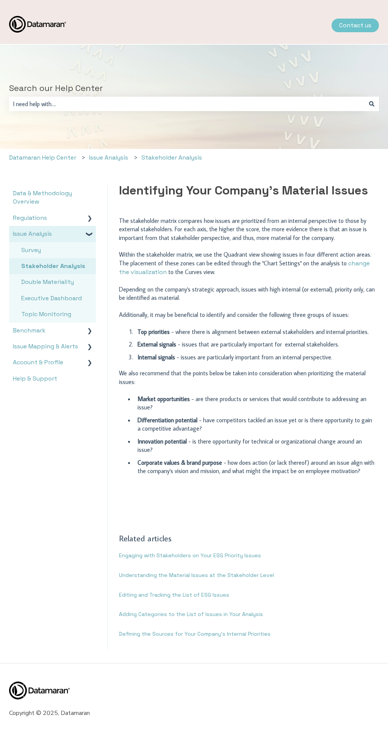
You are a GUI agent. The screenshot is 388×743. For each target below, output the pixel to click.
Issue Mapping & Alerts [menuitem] (45, 346)
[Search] (372, 104)
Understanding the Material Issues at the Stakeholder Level (196, 575)
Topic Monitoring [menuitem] (46, 314)
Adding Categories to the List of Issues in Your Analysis (191, 614)
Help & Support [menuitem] (35, 378)
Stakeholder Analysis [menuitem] (53, 266)
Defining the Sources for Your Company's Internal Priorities (195, 633)
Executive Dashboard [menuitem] (51, 298)
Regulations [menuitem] (30, 218)
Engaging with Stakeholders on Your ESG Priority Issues (190, 555)
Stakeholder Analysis (171, 157)
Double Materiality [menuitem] (47, 282)
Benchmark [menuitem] (29, 330)
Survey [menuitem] (31, 250)
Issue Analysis (108, 157)
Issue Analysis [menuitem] (32, 234)
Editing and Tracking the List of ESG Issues (174, 594)
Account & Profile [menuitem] (38, 362)
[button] (90, 218)
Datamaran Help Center (42, 157)
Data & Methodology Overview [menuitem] (42, 197)
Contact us (355, 25)
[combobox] (187, 104)
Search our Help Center (56, 88)
